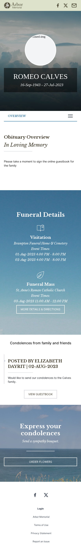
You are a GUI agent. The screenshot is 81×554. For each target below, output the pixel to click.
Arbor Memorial (41, 516)
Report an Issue (41, 541)
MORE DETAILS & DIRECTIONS (40, 309)
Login (40, 508)
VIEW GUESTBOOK (40, 394)
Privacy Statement (41, 533)
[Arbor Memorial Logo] (13, 5)
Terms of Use (41, 525)
